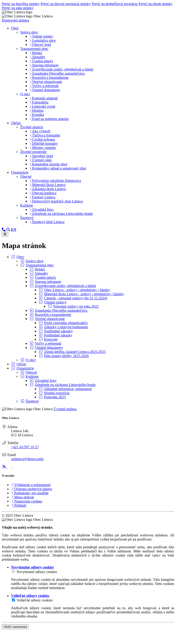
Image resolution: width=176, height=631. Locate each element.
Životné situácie (31, 127)
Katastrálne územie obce (49, 164)
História (37, 110)
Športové (26, 218)
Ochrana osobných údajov (32, 489)
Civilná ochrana (43, 139)
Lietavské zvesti (43, 106)
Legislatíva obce (43, 40)
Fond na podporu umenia (50, 119)
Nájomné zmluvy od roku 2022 (76, 306)
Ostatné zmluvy (55, 302)
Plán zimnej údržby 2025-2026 (66, 356)
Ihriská (36, 53)
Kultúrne (26, 205)
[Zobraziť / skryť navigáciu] (5, 234)
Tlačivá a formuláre (45, 135)
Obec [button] (15, 28)
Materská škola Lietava (48, 185)
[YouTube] (15, 467)
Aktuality (38, 57)
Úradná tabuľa (42, 61)
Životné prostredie (33, 152)
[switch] (13, 571)
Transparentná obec (34, 49)
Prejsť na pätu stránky (17, 8)
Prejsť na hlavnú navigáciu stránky (66, 4)
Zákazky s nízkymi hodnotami (66, 327)
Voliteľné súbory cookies (34, 600)
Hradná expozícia (56, 393)
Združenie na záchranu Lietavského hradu (62, 214)
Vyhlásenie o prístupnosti (31, 485)
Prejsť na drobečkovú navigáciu (115, 4)
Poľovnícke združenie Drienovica (56, 181)
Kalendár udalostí (44, 98)
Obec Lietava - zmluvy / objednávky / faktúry (77, 290)
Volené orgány (42, 36)
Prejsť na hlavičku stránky (21, 4)
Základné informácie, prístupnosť (68, 389)
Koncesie (51, 339)
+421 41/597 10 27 (25, 447)
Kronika (37, 115)
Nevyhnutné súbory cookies (36, 572)
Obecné (25, 176)
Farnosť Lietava (43, 197)
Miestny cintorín (43, 148)
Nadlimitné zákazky (58, 331)
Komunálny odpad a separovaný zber (58, 168)
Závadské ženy (42, 209)
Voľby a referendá (44, 86)
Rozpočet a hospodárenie (50, 77)
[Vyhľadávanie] (8, 230)
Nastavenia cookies (27, 501)
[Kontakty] (4, 230)
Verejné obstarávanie (46, 82)
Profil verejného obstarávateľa (66, 323)
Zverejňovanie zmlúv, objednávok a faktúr (62, 69)
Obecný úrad (41, 44)
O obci (25, 94)
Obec (20, 257)
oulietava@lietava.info (27, 459)
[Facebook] (10, 467)
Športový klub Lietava (47, 222)
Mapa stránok (23, 497)
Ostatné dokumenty (45, 90)
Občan (21, 364)
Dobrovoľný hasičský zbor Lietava (57, 201)
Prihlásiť (20, 505)
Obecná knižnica (43, 193)
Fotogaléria (39, 102)
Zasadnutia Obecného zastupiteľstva (58, 73)
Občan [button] (16, 123)
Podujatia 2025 (55, 397)
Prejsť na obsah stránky (156, 4)
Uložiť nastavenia (15, 626)
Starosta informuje (44, 65)
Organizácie (25, 368)
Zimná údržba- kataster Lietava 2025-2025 (75, 352)
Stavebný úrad (42, 156)
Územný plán (41, 160)
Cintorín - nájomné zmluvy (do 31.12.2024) (75, 298)
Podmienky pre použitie (31, 493)
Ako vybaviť (41, 131)
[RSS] (4, 467)
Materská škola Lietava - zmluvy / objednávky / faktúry (84, 294)
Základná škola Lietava (48, 189)
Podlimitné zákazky (58, 335)
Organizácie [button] (19, 172)
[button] (13, 230)
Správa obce (29, 32)
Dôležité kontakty (44, 143)
